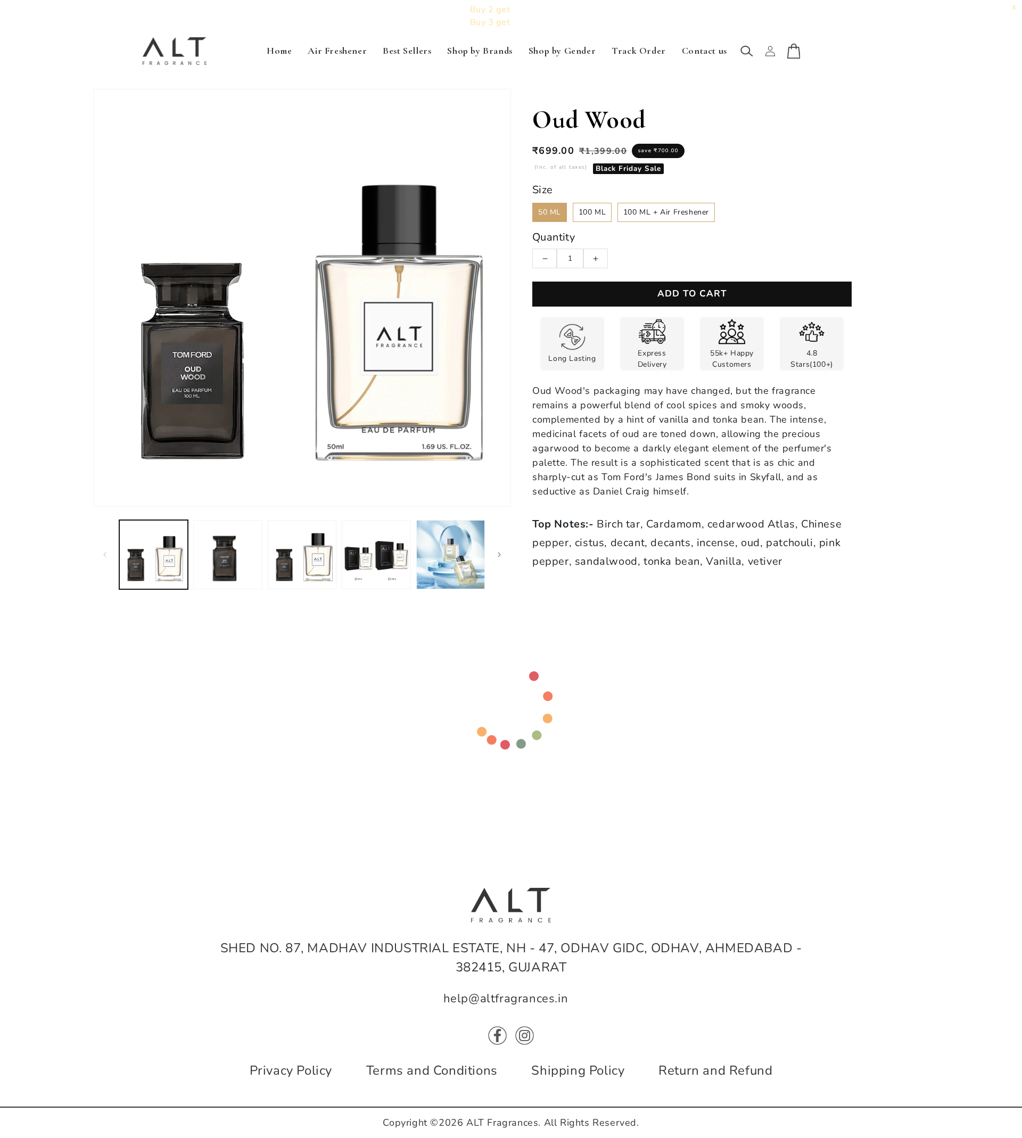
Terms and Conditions (432, 1070)
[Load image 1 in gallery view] (153, 554)
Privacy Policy (291, 1070)
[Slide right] (499, 554)
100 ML (592, 212)
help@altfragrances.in (505, 999)
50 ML (549, 212)
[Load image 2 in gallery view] (227, 554)
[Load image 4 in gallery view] (376, 554)
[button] (747, 51)
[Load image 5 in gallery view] (450, 554)
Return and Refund (715, 1070)
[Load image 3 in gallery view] (302, 554)
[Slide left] (105, 554)
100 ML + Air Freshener (666, 212)
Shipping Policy (577, 1070)
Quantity (553, 237)
